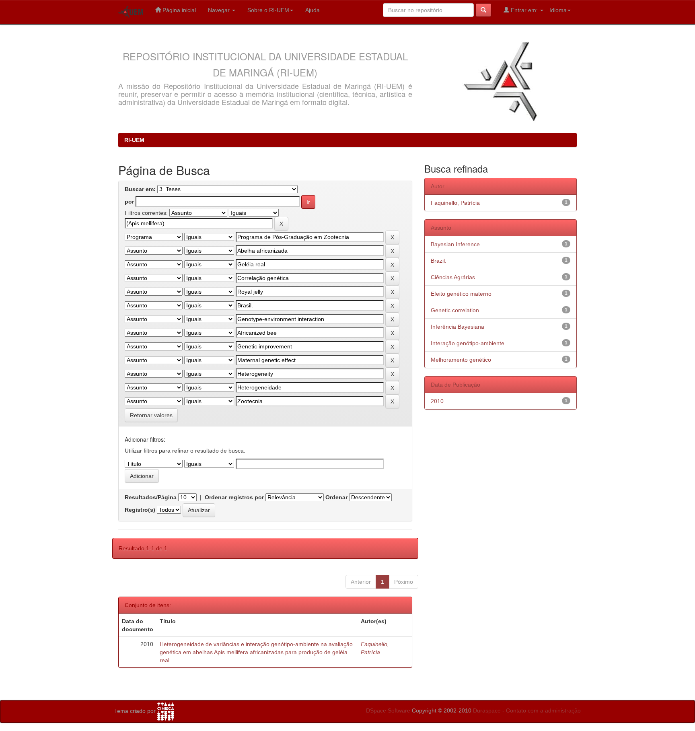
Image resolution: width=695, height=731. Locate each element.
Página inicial (178, 10)
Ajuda (312, 10)
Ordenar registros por (234, 497)
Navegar (219, 10)
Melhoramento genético (461, 359)
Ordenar (336, 497)
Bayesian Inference (455, 244)
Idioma (558, 10)
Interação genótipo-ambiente (467, 343)
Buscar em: (140, 189)
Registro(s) (140, 510)
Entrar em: (524, 10)
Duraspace (487, 710)
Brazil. (438, 260)
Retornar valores (151, 415)
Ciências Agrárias (453, 277)
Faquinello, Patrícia (455, 203)
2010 (437, 401)
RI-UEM (134, 140)
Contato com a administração (543, 710)
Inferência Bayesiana (457, 326)
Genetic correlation (455, 310)
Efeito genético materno (461, 293)
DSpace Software (388, 710)
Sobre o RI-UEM (268, 10)
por (129, 201)
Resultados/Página (151, 497)
